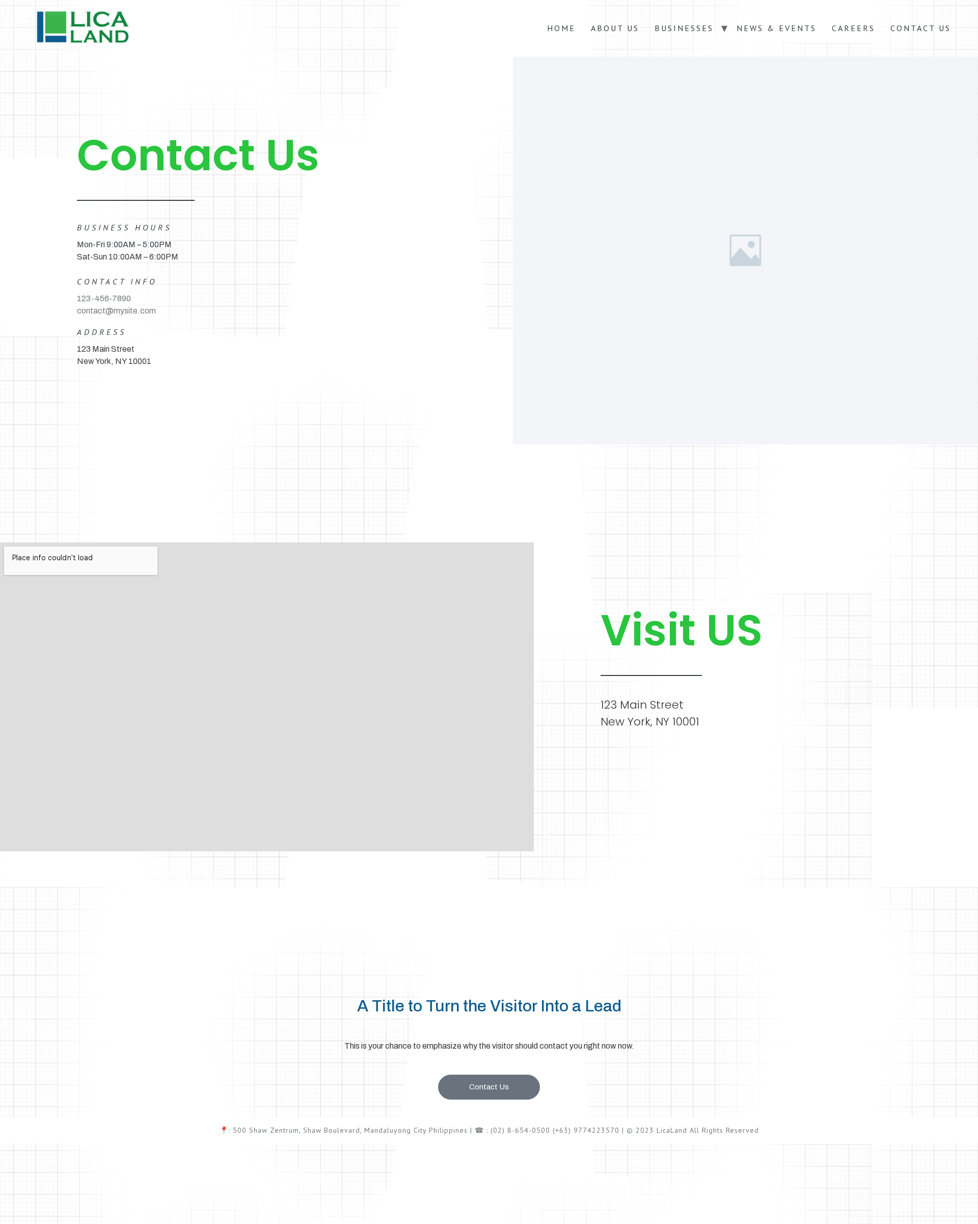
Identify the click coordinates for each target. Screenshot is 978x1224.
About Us (615, 28)
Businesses (684, 28)
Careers (853, 28)
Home (561, 28)
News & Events (777, 28)
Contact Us (920, 28)
